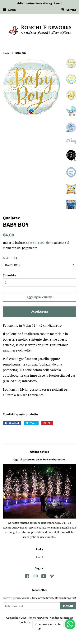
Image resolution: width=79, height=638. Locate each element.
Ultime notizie (39, 452)
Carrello (71, 10)
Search (39, 557)
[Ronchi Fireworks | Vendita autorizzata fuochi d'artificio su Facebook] (27, 577)
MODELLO (10, 258)
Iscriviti (68, 606)
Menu (11, 10)
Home (6, 53)
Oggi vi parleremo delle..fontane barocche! (39, 460)
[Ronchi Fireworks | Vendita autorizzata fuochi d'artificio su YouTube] (43, 577)
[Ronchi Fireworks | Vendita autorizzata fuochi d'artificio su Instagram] (35, 577)
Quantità (9, 275)
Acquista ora (39, 312)
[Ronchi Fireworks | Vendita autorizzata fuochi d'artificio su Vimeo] (52, 577)
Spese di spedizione (39, 242)
